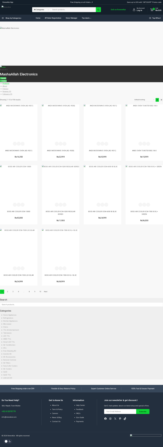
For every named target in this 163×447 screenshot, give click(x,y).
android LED (7, 378)
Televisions (7, 333)
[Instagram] (110, 418)
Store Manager (71, 18)
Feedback (79, 409)
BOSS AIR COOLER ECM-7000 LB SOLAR (19, 275)
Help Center (80, 405)
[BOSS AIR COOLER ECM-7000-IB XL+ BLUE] (60, 247)
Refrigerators (8, 318)
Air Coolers (7, 369)
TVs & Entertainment (11, 330)
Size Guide (80, 417)
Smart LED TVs (9, 342)
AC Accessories (9, 357)
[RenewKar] (11, 10)
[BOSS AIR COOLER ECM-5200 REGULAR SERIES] (60, 184)
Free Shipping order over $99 (22, 389)
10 (40, 292)
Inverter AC (7, 354)
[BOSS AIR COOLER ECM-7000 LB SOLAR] (18, 247)
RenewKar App (8, 2)
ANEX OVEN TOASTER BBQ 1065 (144, 151)
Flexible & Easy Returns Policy (63, 389)
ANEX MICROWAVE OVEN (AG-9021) (18, 151)
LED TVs (6, 336)
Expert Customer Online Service (103, 389)
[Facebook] (105, 418)
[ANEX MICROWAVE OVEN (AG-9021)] (18, 123)
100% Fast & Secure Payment (142, 389)
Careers (55, 413)
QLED (5, 372)
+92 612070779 (9, 411)
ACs (4, 348)
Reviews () (7, 92)
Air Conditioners (9, 345)
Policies (5, 89)
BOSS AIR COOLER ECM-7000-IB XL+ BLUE (61, 275)
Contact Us (56, 421)
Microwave (7, 324)
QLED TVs (7, 375)
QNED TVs (7, 339)
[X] (115, 418)
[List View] (161, 100)
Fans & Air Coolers (10, 366)
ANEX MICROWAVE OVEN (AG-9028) (60, 151)
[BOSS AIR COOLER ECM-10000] (18, 184)
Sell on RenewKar (118, 9)
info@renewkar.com (9, 417)
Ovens (5, 327)
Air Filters (6, 363)
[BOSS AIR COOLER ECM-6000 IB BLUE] (102, 184)
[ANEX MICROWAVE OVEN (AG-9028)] (60, 123)
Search (160, 305)
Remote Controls (9, 360)
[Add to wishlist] (15, 144)
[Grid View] (157, 100)
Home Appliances (9, 315)
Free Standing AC (9, 351)
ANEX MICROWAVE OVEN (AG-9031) (102, 151)
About (5, 86)
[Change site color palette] (7, 441)
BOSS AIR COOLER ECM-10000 (18, 212)
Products (6, 84)
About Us (55, 405)
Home (38, 18)
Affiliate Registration (53, 18)
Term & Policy (57, 409)
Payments (80, 421)
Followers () (7, 94)
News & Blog (57, 417)
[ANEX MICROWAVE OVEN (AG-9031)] (102, 123)
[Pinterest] (120, 418)
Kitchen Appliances (10, 321)
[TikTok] (125, 418)
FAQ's (78, 413)
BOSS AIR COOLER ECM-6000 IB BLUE (102, 212)
